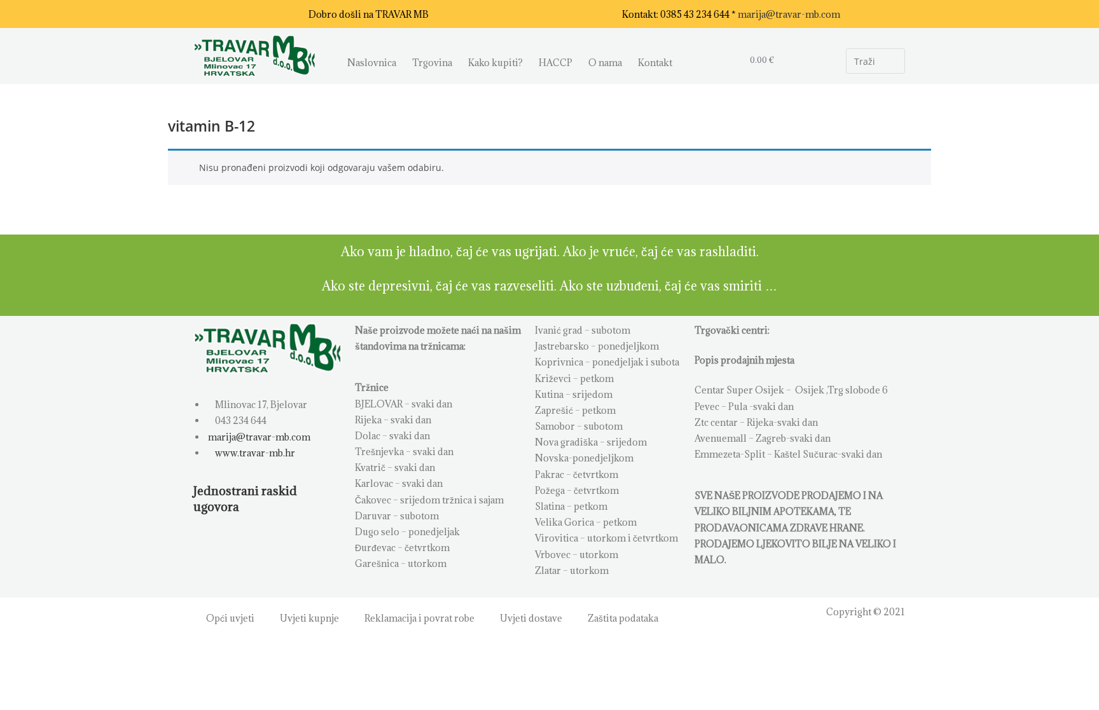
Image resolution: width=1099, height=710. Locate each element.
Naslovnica (371, 63)
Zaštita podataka (623, 618)
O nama (605, 63)
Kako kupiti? (495, 63)
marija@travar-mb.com (789, 14)
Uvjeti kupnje (309, 618)
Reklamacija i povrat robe (419, 618)
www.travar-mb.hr (254, 453)
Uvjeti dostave (531, 618)
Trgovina (432, 63)
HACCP (555, 63)
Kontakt (655, 63)
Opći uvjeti (230, 618)
